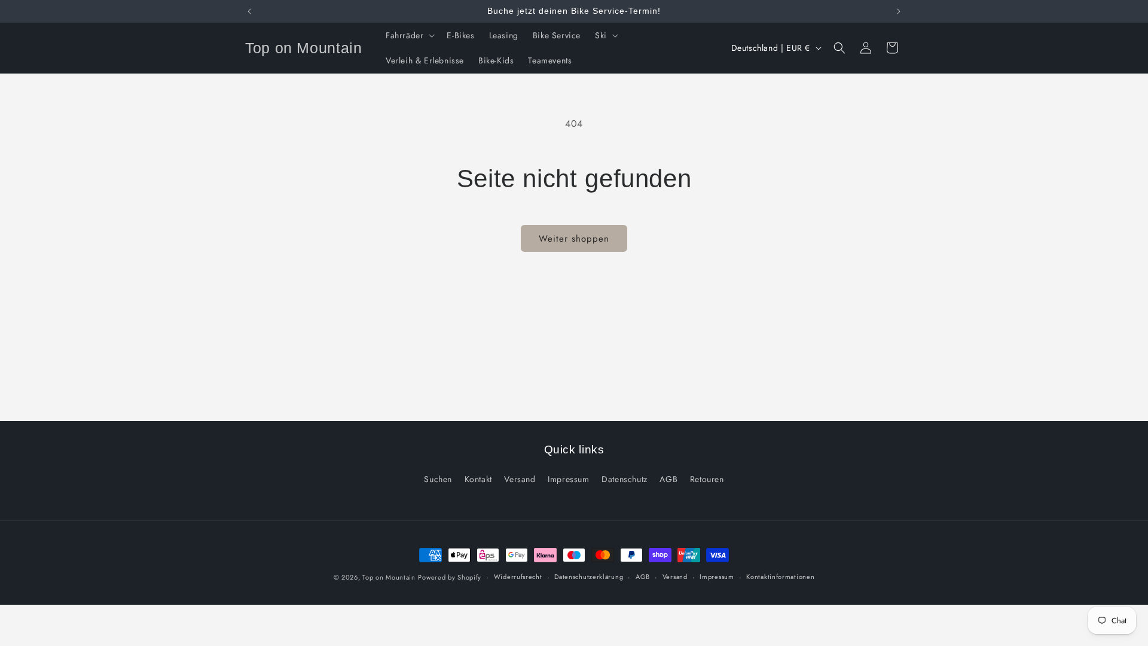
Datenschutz (625, 479)
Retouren (707, 479)
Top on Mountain (389, 577)
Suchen (438, 479)
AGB (668, 479)
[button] (408, 35)
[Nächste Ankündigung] (899, 11)
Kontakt (478, 479)
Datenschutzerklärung (588, 576)
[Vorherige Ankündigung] (249, 11)
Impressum (568, 479)
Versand (519, 479)
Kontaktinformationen (780, 576)
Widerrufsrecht (518, 576)
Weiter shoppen (574, 238)
